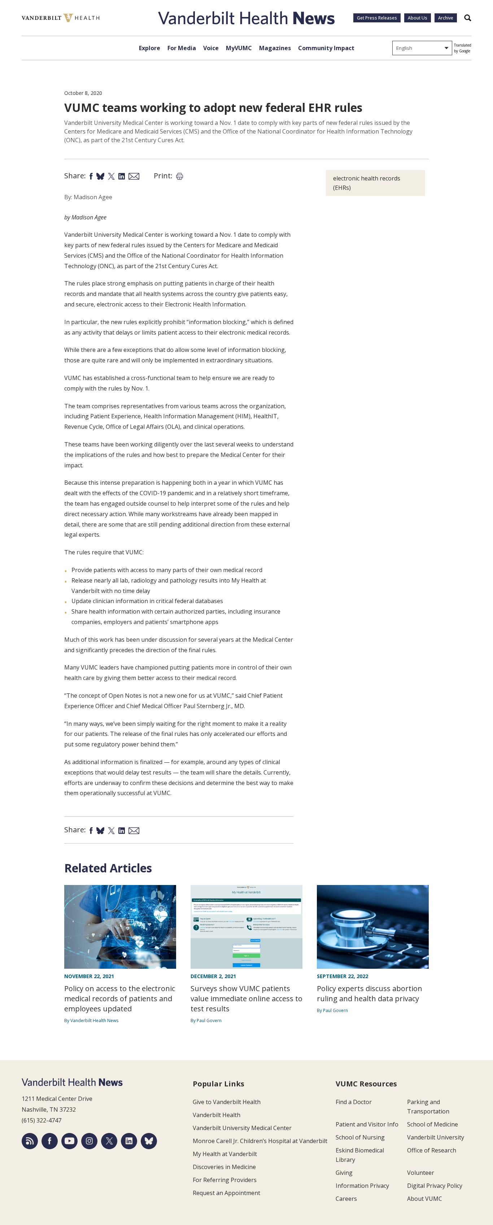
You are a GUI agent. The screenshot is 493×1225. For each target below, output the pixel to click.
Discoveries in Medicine (224, 1167)
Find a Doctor (354, 1102)
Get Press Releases (377, 18)
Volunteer (420, 1173)
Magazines (275, 48)
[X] (109, 1141)
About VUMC (424, 1199)
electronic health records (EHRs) (366, 183)
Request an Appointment (226, 1193)
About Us (417, 18)
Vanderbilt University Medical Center (242, 1128)
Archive (445, 18)
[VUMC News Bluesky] (149, 1141)
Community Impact (326, 48)
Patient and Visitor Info (367, 1124)
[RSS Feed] (30, 1141)
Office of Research (431, 1150)
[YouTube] (69, 1141)
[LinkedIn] (129, 1141)
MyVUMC (239, 48)
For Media (181, 48)
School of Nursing (360, 1137)
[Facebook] (50, 1141)
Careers (346, 1199)
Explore (149, 48)
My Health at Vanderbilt (225, 1154)
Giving (344, 1173)
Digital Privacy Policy (434, 1186)
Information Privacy (362, 1186)
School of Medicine (432, 1124)
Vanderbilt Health (216, 1115)
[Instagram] (89, 1141)
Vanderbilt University (435, 1137)
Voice (211, 48)
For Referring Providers (225, 1180)
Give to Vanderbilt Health (227, 1102)
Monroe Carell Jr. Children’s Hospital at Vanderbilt (260, 1141)
